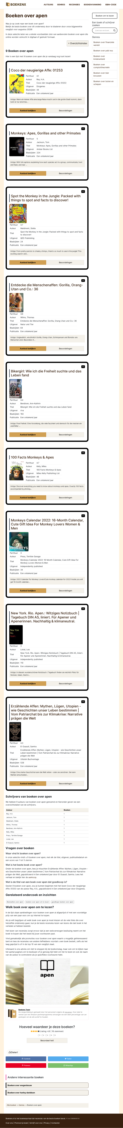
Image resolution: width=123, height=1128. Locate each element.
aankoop (32, 877)
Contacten (55, 1123)
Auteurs (48, 4)
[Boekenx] (16, 4)
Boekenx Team (24, 1010)
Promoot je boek (21, 1123)
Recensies (74, 4)
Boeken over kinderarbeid (99, 57)
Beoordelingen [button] (65, 110)
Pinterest (26, 1065)
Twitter (68, 1059)
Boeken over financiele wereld (103, 43)
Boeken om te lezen (105, 16)
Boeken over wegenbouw (20, 1085)
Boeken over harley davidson (21, 1092)
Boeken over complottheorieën (101, 66)
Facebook (26, 1059)
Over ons (9, 1123)
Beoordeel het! (47, 1040)
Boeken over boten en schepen (103, 82)
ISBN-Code (110, 4)
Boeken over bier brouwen (101, 74)
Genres (61, 4)
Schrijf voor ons (36, 1123)
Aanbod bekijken (28, 110)
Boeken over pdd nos (103, 50)
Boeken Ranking (92, 4)
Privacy (47, 1123)
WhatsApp (69, 1065)
